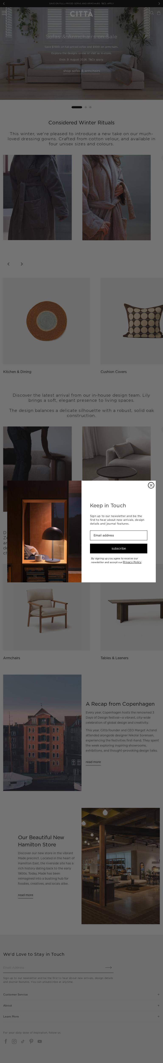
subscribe (119, 548)
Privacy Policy (132, 562)
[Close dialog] (151, 485)
